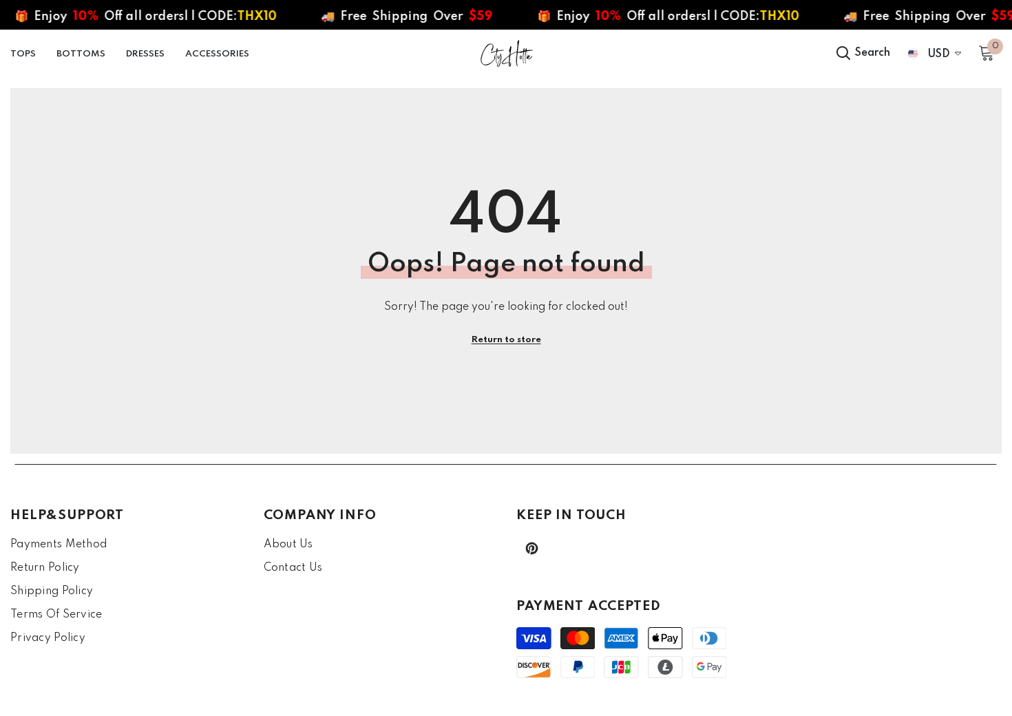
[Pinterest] (531, 548)
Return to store (506, 339)
